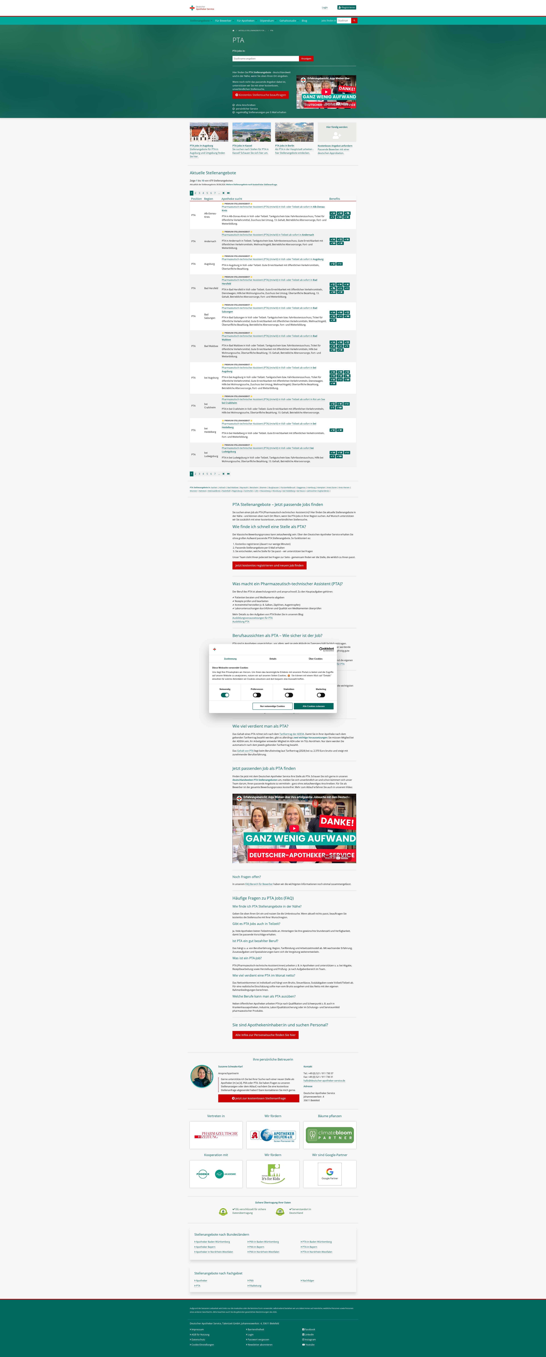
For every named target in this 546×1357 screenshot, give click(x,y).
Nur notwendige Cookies (272, 706)
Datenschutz (198, 1339)
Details (273, 659)
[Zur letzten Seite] (228, 193)
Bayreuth (244, 487)
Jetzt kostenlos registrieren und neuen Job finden (269, 565)
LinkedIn (309, 1334)
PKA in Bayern (256, 1246)
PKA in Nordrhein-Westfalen (264, 1251)
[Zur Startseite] (233, 30)
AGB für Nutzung (200, 1334)
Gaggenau (301, 487)
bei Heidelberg (289, 491)
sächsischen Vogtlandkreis (318, 491)
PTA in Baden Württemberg (317, 1241)
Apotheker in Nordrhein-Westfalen (214, 1251)
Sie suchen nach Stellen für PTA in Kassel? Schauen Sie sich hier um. (250, 149)
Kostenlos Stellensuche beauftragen (262, 95)
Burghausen (274, 487)
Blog (304, 20)
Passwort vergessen (258, 1339)
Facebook (310, 1329)
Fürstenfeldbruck (288, 487)
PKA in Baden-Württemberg (264, 1241)
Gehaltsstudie (288, 20)
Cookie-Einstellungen (203, 1344)
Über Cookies (315, 659)
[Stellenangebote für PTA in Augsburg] (209, 132)
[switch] (257, 695)
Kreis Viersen (344, 487)
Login (325, 7)
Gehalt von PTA (245, 750)
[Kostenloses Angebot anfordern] (337, 137)
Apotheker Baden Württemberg (213, 1241)
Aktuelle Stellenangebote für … (252, 30)
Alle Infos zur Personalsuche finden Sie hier (265, 1035)
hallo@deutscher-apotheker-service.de (324, 1080)
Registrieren (348, 7)
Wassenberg (265, 491)
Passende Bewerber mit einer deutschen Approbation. (335, 149)
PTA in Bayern (309, 1246)
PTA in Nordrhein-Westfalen (317, 1251)
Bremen (263, 487)
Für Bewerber (223, 20)
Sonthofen (248, 491)
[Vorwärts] (224, 193)
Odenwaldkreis (214, 491)
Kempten (321, 487)
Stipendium (267, 20)
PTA (198, 1285)
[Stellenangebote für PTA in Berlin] (294, 132)
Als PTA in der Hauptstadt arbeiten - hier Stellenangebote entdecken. (294, 149)
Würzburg (276, 491)
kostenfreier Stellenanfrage (265, 184)
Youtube (310, 1344)
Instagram (310, 1339)
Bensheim (254, 487)
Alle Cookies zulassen (314, 706)
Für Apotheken (245, 20)
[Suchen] (354, 20)
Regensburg (237, 491)
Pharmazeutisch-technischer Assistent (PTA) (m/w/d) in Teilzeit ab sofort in (268, 234)
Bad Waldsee (233, 487)
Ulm (256, 491)
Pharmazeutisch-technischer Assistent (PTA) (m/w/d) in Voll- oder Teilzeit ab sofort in (272, 259)
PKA (251, 1280)
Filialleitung (255, 1285)
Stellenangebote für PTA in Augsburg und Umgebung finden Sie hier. (207, 151)
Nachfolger (308, 1280)
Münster (193, 491)
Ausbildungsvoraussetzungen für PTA (252, 617)
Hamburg (311, 487)
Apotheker (201, 1280)
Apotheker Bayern (205, 1246)
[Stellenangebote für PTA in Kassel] (251, 132)
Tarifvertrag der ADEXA (292, 734)
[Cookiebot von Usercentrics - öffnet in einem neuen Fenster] (321, 649)
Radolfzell (226, 491)
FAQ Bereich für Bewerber (259, 884)
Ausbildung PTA (240, 621)
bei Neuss (301, 491)
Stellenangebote (200, 20)
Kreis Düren (332, 487)
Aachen (214, 487)
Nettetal (202, 491)
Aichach (222, 487)
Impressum (198, 1329)
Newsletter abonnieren (260, 1344)
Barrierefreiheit (256, 1329)
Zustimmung (230, 659)
